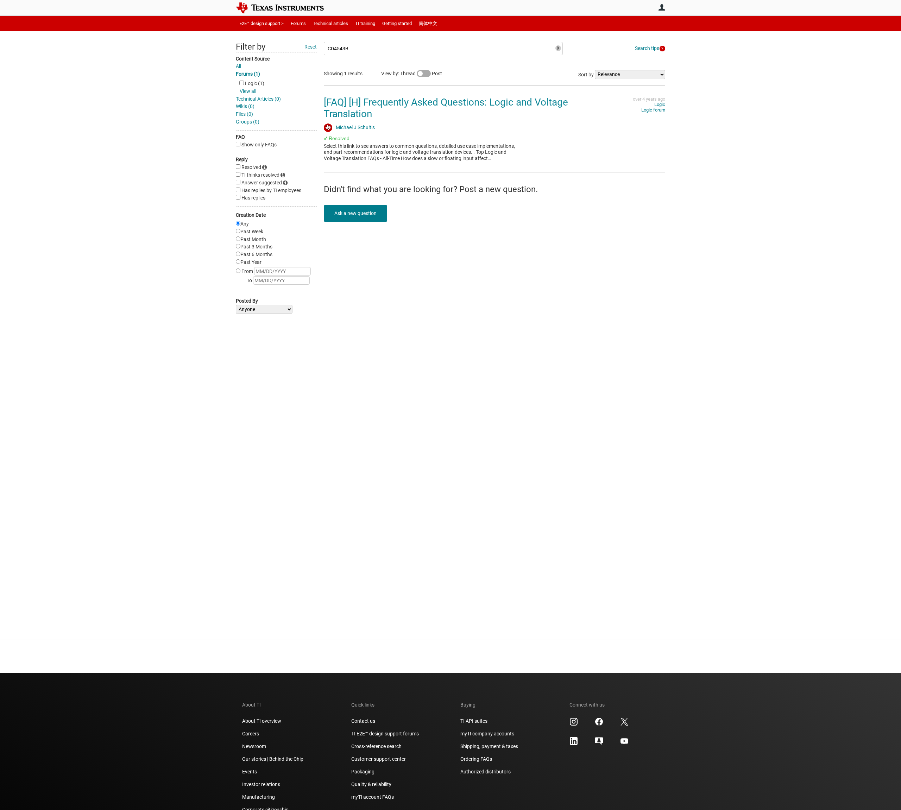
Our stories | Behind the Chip (272, 759)
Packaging (362, 771)
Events (249, 771)
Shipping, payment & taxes (489, 746)
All (238, 66)
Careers (250, 733)
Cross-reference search (376, 746)
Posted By (247, 301)
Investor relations (261, 784)
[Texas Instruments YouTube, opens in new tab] (624, 743)
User (661, 7)
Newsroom (254, 746)
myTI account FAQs (372, 797)
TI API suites (473, 721)
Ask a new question (355, 213)
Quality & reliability (371, 784)
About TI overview (261, 721)
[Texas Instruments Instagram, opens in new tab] (573, 724)
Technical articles (330, 23)
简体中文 (428, 23)
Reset (310, 47)
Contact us (363, 721)
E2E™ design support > (261, 23)
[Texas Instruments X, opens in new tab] (624, 724)
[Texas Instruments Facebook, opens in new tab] (599, 724)
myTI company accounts (487, 733)
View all (248, 91)
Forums (298, 23)
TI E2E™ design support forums (385, 733)
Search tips (647, 48)
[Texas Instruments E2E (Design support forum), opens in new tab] (599, 743)
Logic (659, 104)
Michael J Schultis (355, 127)
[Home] (285, 7)
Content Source (253, 59)
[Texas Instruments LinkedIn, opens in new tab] (573, 743)
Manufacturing (258, 797)
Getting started (397, 23)
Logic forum (653, 110)
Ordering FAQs (476, 759)
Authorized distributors (485, 771)
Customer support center (378, 759)
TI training (365, 23)
